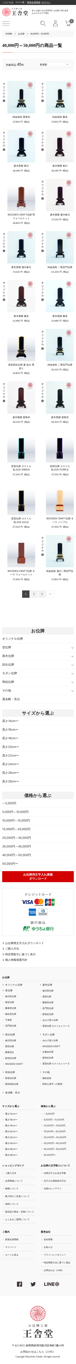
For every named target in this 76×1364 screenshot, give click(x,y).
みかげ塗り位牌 (50, 1020)
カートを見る (11, 1254)
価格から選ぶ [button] (37, 795)
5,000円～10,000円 (15, 812)
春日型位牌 (10, 996)
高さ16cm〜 (10, 729)
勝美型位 (9, 1052)
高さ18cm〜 (10, 738)
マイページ (10, 1247)
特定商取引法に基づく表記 (57, 1262)
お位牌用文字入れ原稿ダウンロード (38, 876)
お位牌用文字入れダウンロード (24, 943)
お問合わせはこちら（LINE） (38, 1351)
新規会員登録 (33, 2)
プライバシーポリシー (55, 1254)
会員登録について (14, 1180)
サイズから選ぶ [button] (38, 713)
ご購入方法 (12, 948)
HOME (9, 34)
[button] (6, 23)
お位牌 (21, 34)
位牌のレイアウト (52, 1188)
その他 (6, 690)
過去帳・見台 (11, 699)
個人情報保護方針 (16, 960)
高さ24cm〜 (10, 764)
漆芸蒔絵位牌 (11, 1084)
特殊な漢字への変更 (52, 1084)
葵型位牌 (9, 1002)
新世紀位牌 (47, 1014)
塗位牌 (6, 647)
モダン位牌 (9, 673)
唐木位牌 (8, 656)
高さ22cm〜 (10, 755)
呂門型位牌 (10, 1025)
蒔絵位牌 (8, 682)
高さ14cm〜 (10, 721)
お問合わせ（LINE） (54, 1270)
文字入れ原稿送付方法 (55, 1180)
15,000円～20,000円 (16, 829)
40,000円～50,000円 (16, 855)
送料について (11, 1204)
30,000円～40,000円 (16, 846)
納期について (11, 1188)
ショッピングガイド (13, 1165)
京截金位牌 (47, 1051)
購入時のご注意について (17, 1196)
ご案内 (6, 1232)
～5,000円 (9, 803)
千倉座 (8, 1019)
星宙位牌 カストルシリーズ (56, 1026)
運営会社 (46, 1232)
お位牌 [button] (6, 977)
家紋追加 (46, 1078)
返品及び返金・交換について (19, 1211)
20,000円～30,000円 (16, 838)
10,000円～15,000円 (16, 820)
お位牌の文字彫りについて (55, 1165)
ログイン (46, 2)
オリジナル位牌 (4, 89)
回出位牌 (8, 664)
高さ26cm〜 (10, 772)
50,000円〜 (10, 863)
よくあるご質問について (17, 1219)
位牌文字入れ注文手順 (55, 1173)
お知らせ (48, 1247)
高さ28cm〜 (10, 781)
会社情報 (48, 1239)
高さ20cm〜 (10, 747)
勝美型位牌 (10, 1008)
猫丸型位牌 (10, 1014)
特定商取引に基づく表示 (20, 954)
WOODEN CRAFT (14, 1064)
